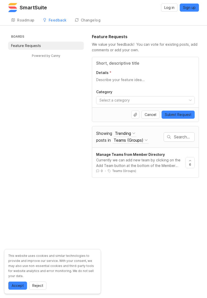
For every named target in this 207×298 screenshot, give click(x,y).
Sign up (189, 7)
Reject (37, 285)
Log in (169, 7)
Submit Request (178, 114)
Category (104, 92)
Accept (18, 285)
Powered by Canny (46, 56)
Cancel (150, 114)
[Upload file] (135, 115)
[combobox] (145, 100)
